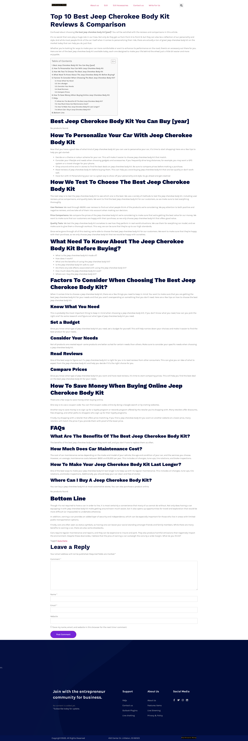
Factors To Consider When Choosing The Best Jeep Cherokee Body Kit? (84, 78)
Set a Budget (63, 83)
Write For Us (154, 5)
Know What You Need (65, 81)
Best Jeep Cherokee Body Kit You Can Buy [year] (74, 65)
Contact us (138, 5)
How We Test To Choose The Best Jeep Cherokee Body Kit (78, 72)
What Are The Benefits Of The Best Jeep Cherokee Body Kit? (80, 101)
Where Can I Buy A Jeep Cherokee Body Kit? (74, 110)
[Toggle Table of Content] (112, 61)
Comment (55, 559)
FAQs (55, 98)
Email (53, 605)
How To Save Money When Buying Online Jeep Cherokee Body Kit (82, 95)
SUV (106, 5)
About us (94, 5)
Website (54, 616)
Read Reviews (63, 89)
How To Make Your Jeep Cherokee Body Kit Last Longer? (79, 107)
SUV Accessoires (120, 5)
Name (53, 594)
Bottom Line (59, 113)
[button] (181, 5)
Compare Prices (64, 92)
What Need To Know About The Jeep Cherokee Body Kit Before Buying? (84, 75)
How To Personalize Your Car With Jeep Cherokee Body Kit (78, 68)
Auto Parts (62, 541)
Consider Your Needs (66, 86)
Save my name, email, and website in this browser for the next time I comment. (90, 627)
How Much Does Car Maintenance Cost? (73, 104)
